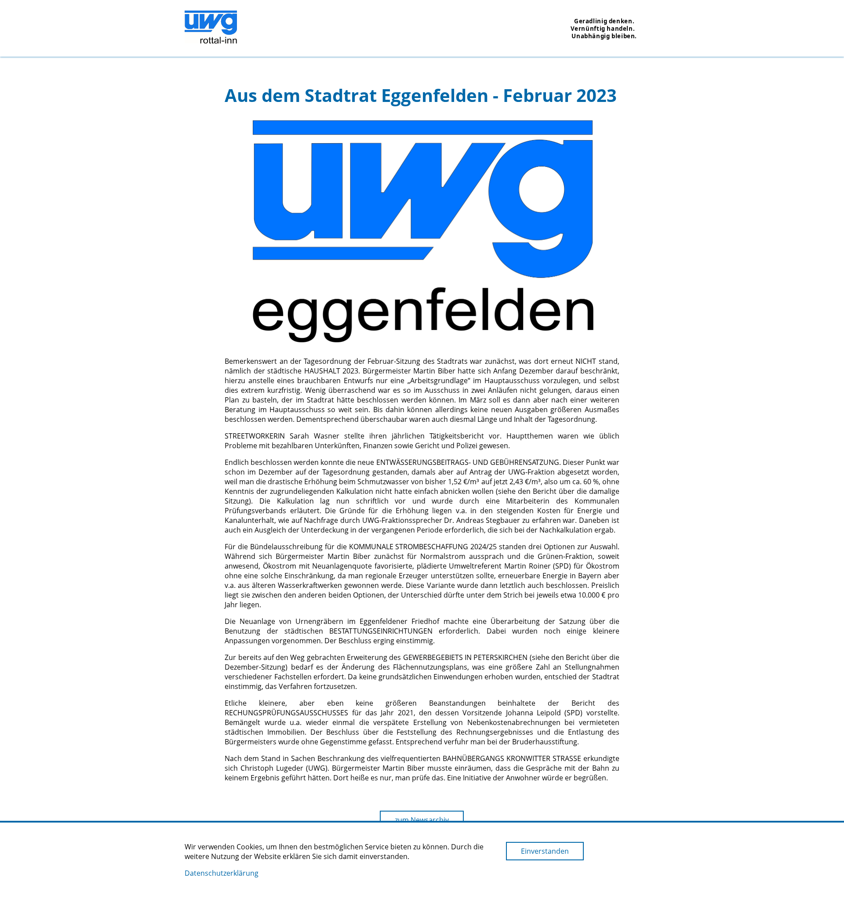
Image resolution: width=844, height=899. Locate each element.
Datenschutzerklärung (221, 873)
